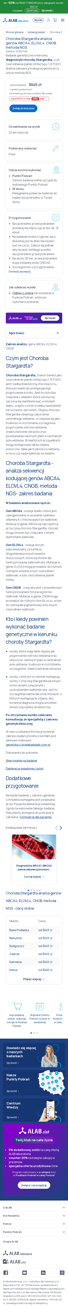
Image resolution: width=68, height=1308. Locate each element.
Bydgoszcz (16, 946)
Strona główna (14, 32)
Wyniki (38, 20)
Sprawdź (47, 10)
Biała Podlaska (19, 930)
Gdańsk (14, 954)
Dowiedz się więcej (20, 271)
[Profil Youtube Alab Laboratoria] (25, 1273)
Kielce (13, 970)
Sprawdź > (13, 1062)
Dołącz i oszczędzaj (34, 1185)
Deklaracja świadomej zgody (25, 769)
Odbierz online (22, 293)
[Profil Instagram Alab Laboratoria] (62, 1273)
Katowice (15, 962)
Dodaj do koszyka (23, 108)
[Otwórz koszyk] (55, 20)
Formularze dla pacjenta (35, 817)
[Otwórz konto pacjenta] (48, 20)
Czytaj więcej (32, 876)
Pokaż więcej (32, 979)
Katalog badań (36, 32)
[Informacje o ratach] (46, 99)
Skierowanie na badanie (21, 761)
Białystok (15, 938)
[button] (31, 89)
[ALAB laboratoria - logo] (15, 20)
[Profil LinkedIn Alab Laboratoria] (43, 1273)
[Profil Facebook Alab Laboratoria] (6, 1273)
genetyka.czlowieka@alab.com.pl (28, 745)
